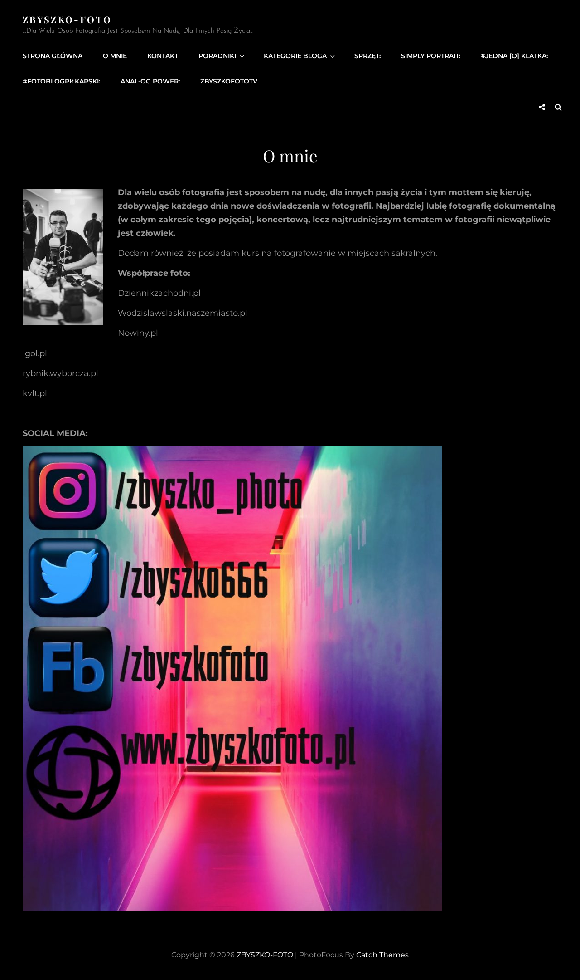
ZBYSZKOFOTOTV (228, 81)
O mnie (115, 56)
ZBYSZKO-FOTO (67, 19)
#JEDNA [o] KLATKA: (514, 56)
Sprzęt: (367, 56)
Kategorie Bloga (295, 56)
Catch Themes (382, 955)
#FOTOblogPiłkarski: (61, 81)
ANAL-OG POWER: (150, 81)
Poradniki (217, 56)
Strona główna (52, 56)
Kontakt (162, 56)
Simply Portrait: (430, 56)
